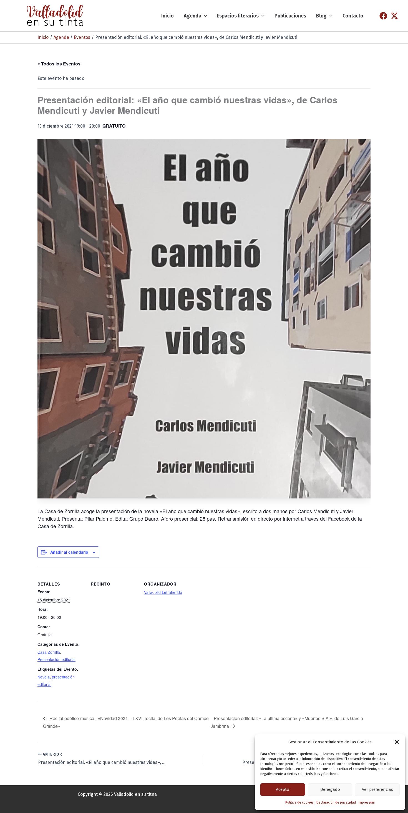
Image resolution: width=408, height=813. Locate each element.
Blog (321, 16)
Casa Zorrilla (48, 652)
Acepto (282, 789)
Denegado (330, 789)
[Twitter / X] (394, 16)
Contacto (352, 16)
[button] (397, 742)
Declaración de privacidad (336, 802)
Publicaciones (290, 16)
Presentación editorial (56, 659)
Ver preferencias (377, 789)
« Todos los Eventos (58, 63)
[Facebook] (383, 16)
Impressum (367, 802)
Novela (43, 677)
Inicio (167, 16)
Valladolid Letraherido (163, 592)
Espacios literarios (238, 16)
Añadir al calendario (69, 552)
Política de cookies (299, 802)
